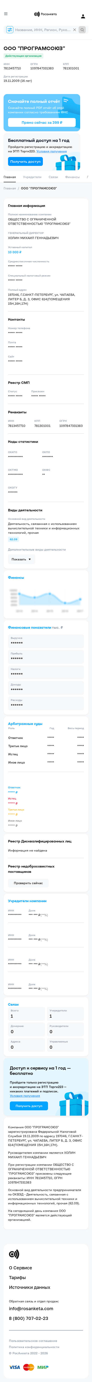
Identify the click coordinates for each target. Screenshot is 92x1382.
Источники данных (29, 1287)
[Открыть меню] (6, 14)
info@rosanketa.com (31, 1308)
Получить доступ (25, 161)
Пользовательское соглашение (33, 1341)
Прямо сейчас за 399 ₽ (42, 122)
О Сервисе (20, 1267)
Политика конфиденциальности (34, 1347)
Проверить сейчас (28, 883)
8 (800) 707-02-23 (28, 1318)
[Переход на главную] (46, 14)
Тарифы (17, 1277)
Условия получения (51, 151)
